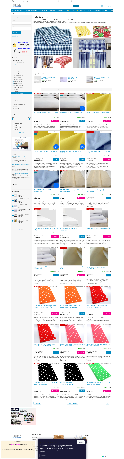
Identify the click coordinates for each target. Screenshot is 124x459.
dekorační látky (17, 77)
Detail (82, 120)
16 (110, 403)
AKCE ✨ (15, 103)
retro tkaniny (17, 97)
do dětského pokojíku (19, 75)
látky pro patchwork (18, 87)
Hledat (75, 6)
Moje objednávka (35, 450)
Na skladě (18, 123)
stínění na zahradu (18, 81)
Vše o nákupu (16, 108)
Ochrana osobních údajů (37, 448)
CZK (104, 1)
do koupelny (17, 72)
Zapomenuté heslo (16, 36)
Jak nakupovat (47, 1)
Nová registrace (15, 35)
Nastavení (43, 455)
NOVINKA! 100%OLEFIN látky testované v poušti (21, 165)
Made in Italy (17, 66)
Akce (17, 125)
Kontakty (75, 1)
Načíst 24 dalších (72, 403)
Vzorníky (15, 106)
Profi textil (15, 99)
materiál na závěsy (19, 93)
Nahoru (38, 403)
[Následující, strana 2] (107, 403)
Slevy (61, 1)
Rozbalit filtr (20, 132)
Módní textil (15, 101)
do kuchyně (16, 70)
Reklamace (67, 1)
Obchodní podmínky (36, 446)
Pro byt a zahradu (16, 64)
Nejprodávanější (60, 89)
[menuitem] (17, 10)
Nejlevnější (44, 89)
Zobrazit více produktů (72, 85)
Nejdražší (52, 89)
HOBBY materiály (18, 83)
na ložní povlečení (18, 95)
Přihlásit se (16, 32)
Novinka (18, 127)
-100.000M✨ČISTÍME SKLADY (19, 105)
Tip (16, 129)
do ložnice (16, 68)
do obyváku (16, 74)
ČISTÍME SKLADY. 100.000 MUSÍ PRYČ (20, 173)
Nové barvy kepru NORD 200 (18, 156)
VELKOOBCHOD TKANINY (18, 60)
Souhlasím (80, 442)
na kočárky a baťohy (18, 85)
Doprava (55, 1)
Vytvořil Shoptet (108, 456)
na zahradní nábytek (18, 79)
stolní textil (17, 91)
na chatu (16, 89)
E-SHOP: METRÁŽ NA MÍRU (18, 62)
